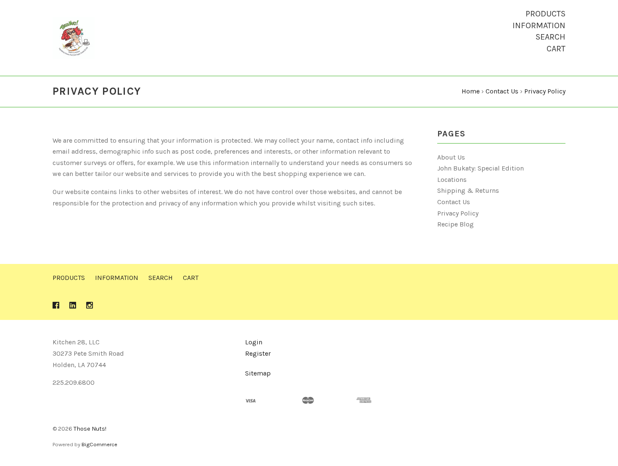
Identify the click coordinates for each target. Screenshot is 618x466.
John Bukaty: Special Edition (480, 168)
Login (253, 342)
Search (550, 37)
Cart (556, 48)
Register (258, 353)
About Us (451, 157)
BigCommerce (99, 444)
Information (538, 25)
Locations (452, 180)
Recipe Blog (455, 224)
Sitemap (258, 373)
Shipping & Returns (468, 190)
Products (545, 14)
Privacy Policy (457, 213)
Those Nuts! (90, 428)
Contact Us (453, 202)
